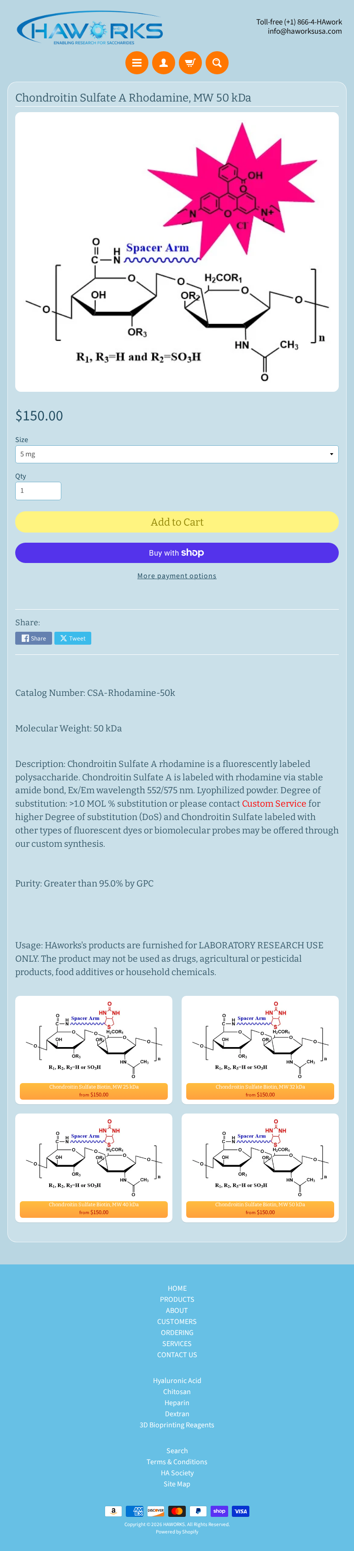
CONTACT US (177, 1355)
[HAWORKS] (92, 27)
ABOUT (177, 1310)
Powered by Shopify (177, 1531)
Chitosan (177, 1392)
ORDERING (177, 1333)
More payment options (177, 576)
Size (21, 440)
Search (177, 1451)
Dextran (177, 1414)
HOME (177, 1288)
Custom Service (274, 803)
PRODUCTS (177, 1299)
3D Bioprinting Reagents (177, 1425)
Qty (20, 476)
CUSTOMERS (177, 1322)
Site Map (177, 1484)
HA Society (177, 1473)
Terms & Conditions (177, 1462)
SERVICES (177, 1344)
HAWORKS (174, 1524)
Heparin (177, 1403)
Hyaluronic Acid (177, 1381)
